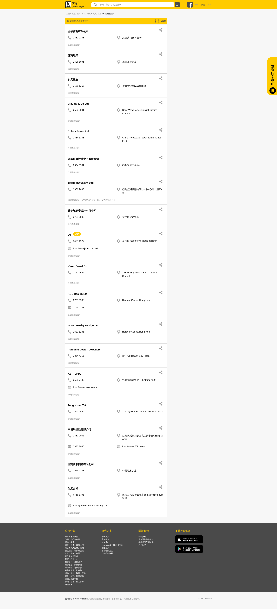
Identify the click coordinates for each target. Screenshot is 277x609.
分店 (77, 234)
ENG (197, 4)
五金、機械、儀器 (72, 553)
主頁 (68, 14)
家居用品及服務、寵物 (74, 548)
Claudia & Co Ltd (78, 103)
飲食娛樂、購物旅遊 (73, 565)
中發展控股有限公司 (79, 429)
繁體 (203, 4)
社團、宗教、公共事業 (74, 582)
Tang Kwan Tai (77, 405)
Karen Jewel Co (77, 266)
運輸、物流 (69, 542)
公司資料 (142, 536)
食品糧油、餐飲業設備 (74, 551)
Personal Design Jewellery (84, 349)
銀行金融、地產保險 (73, 568)
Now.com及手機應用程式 (112, 545)
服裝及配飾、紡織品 (73, 570)
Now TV (105, 542)
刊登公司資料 (107, 553)
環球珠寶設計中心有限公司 (83, 159)
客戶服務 (142, 545)
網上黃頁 (105, 536)
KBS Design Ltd (77, 294)
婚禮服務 (68, 584)
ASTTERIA (74, 373)
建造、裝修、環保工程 (74, 545)
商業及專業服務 (71, 536)
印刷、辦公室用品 (72, 539)
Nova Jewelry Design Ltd (83, 325)
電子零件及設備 (71, 556)
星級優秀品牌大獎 (146, 542)
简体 (210, 4)
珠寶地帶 (73, 55)
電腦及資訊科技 (71, 579)
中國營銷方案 (107, 551)
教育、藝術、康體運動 (74, 576)
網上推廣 (105, 548)
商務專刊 (105, 539)
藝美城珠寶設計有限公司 (82, 210)
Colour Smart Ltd (78, 131)
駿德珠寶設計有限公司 (81, 183)
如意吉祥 (73, 488)
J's (69, 234)
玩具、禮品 (97, 14)
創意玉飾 (73, 79)
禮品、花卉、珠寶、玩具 (81, 14)
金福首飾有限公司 (78, 31)
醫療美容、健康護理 (73, 562)
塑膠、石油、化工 (72, 559)
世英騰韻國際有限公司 (81, 464)
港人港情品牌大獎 (146, 539)
